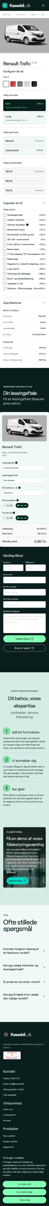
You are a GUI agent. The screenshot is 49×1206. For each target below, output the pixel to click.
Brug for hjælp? (22, 648)
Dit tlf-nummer (10, 587)
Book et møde (15, 881)
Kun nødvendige (24, 1192)
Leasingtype (8, 462)
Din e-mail (8, 574)
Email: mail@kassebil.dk (13, 1084)
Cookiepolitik (9, 1115)
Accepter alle (24, 1184)
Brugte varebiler (10, 1141)
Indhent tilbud (23, 638)
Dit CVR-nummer (14, 599)
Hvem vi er (8, 1109)
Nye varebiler (9, 1136)
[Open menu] (44, 5)
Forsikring (7, 512)
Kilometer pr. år (10, 487)
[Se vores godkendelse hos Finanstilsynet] (12, 1055)
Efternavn (30, 562)
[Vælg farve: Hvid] (6, 84)
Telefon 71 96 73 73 (11, 1078)
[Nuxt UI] (16, 5)
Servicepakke (9, 500)
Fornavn (7, 562)
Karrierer (7, 1120)
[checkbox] (4, 214)
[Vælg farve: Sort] (34, 84)
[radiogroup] (24, 505)
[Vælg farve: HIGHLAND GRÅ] (27, 84)
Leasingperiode (10, 475)
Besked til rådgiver (15, 611)
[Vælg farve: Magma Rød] (13, 84)
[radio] (4, 505)
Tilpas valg (24, 1200)
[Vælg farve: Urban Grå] (20, 84)
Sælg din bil (8, 1147)
